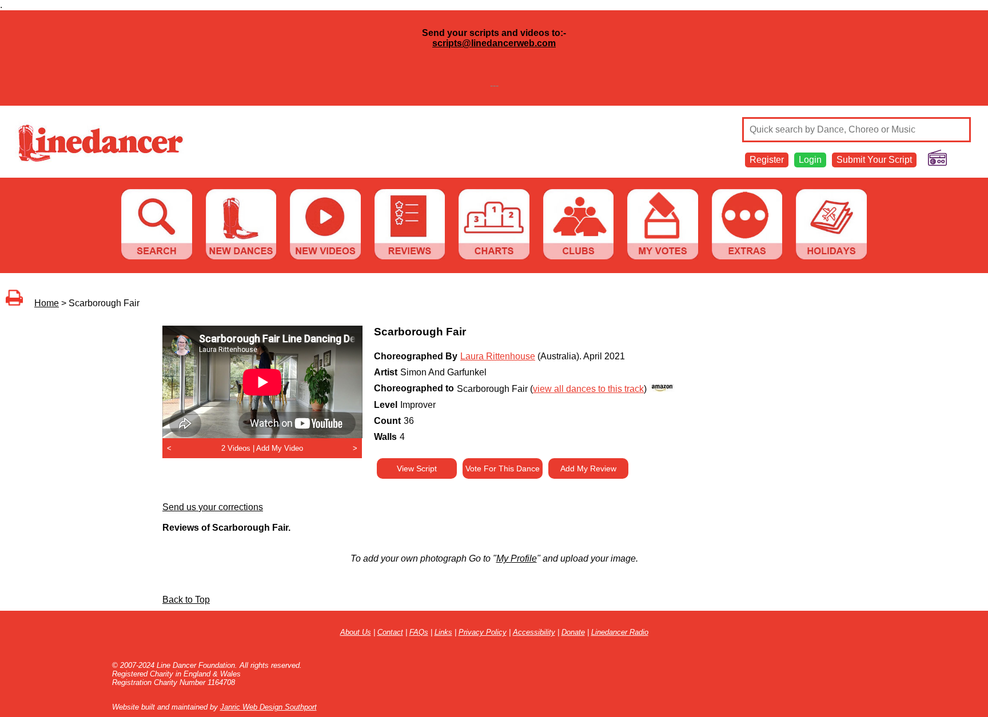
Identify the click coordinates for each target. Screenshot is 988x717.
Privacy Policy (483, 632)
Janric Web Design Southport (268, 707)
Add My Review (588, 468)
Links (443, 632)
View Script (417, 468)
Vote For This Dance (502, 468)
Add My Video (279, 448)
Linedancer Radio (619, 632)
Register (767, 160)
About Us (355, 632)
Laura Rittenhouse (497, 356)
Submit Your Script (874, 160)
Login (810, 160)
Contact (390, 632)
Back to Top (186, 599)
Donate (573, 632)
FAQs (418, 632)
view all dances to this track (588, 389)
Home (46, 303)
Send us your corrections (212, 507)
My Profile (516, 558)
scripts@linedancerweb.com (494, 43)
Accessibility (534, 632)
